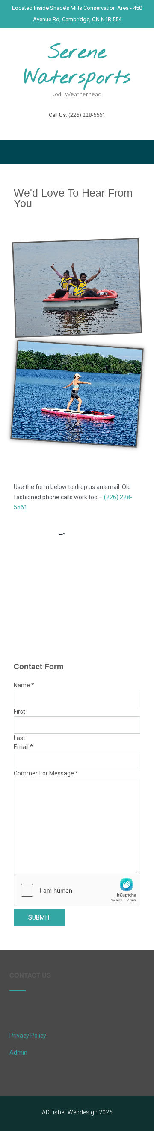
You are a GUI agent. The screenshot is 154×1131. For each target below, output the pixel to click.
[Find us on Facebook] (77, 127)
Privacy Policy (27, 1035)
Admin (18, 1052)
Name (24, 685)
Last (19, 738)
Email (23, 746)
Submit (39, 917)
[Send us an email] (62, 127)
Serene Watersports (77, 65)
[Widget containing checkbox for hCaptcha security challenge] (77, 890)
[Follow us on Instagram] (92, 127)
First (19, 711)
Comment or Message (46, 773)
